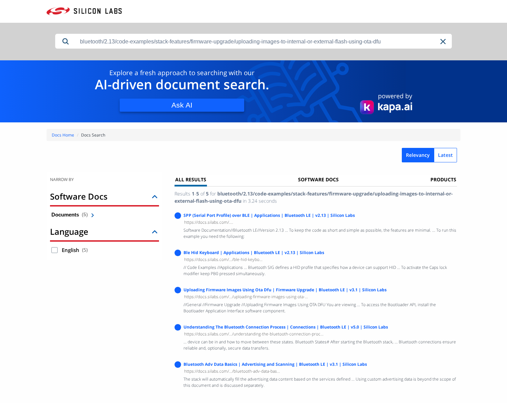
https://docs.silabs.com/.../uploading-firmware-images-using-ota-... (246, 297)
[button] (443, 41)
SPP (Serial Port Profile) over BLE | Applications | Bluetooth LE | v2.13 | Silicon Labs (269, 215)
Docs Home (63, 135)
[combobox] (264, 41)
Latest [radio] (445, 155)
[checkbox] (54, 250)
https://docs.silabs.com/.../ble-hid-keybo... (223, 259)
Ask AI (181, 105)
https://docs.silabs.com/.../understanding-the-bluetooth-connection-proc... (254, 334)
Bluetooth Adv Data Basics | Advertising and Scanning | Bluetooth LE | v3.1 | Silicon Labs (275, 364)
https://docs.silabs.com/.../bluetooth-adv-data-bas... (232, 371)
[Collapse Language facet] (154, 231)
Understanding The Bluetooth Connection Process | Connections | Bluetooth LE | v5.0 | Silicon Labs (285, 327)
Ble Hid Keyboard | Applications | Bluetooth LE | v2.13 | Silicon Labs (253, 252)
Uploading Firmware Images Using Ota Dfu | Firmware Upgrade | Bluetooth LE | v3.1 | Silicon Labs (285, 290)
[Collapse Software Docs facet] (154, 196)
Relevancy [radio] (418, 155)
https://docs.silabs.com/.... (208, 222)
